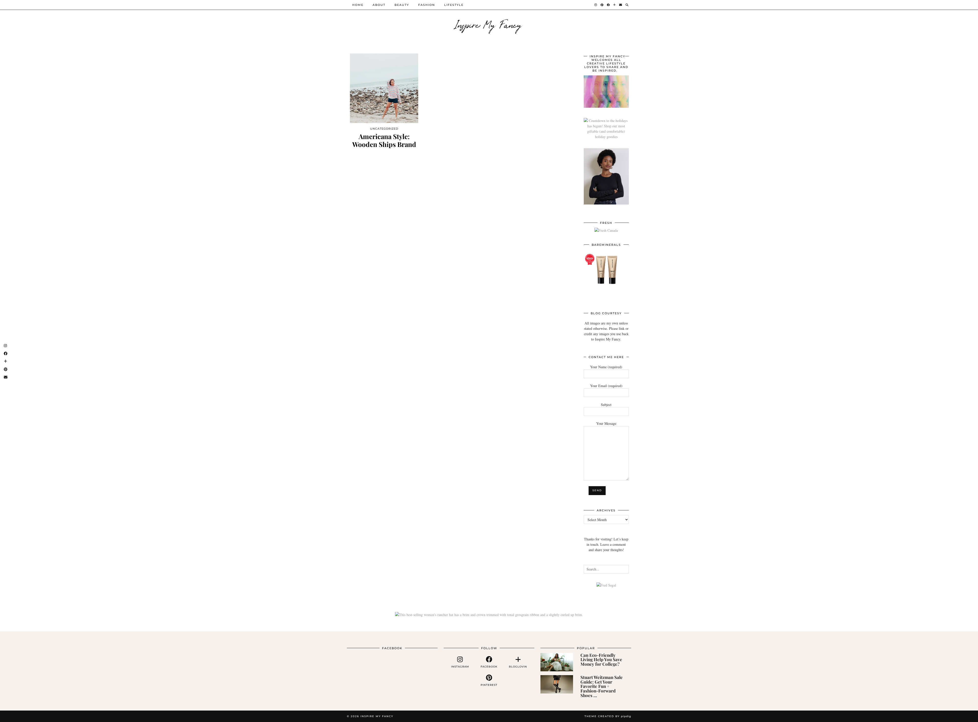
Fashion (426, 5)
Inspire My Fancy (489, 24)
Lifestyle (454, 5)
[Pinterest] (602, 5)
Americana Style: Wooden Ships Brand (384, 140)
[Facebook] (608, 5)
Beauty (402, 5)
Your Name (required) (606, 366)
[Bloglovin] (614, 5)
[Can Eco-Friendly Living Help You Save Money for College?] (556, 662)
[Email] (620, 5)
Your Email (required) (606, 385)
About (379, 5)
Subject (606, 404)
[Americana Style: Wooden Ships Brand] (384, 88)
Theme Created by (608, 716)
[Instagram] (595, 5)
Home (357, 5)
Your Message (606, 423)
